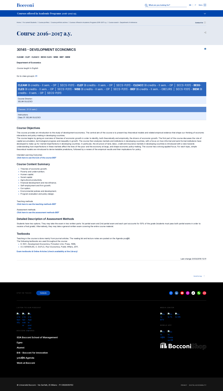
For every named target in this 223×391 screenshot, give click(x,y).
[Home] (25, 5)
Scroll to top (198, 276)
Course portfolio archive (59, 22)
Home (19, 22)
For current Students (30, 22)
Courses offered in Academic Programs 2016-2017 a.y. (88, 22)
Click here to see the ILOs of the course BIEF (36, 158)
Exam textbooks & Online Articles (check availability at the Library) (47, 251)
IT (195, 5)
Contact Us (199, 23)
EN (190, 5)
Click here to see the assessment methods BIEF (38, 212)
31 (36, 76)
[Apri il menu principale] (204, 5)
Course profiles (43, 22)
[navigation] (111, 13)
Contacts (43, 293)
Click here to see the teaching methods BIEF (36, 204)
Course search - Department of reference (123, 22)
